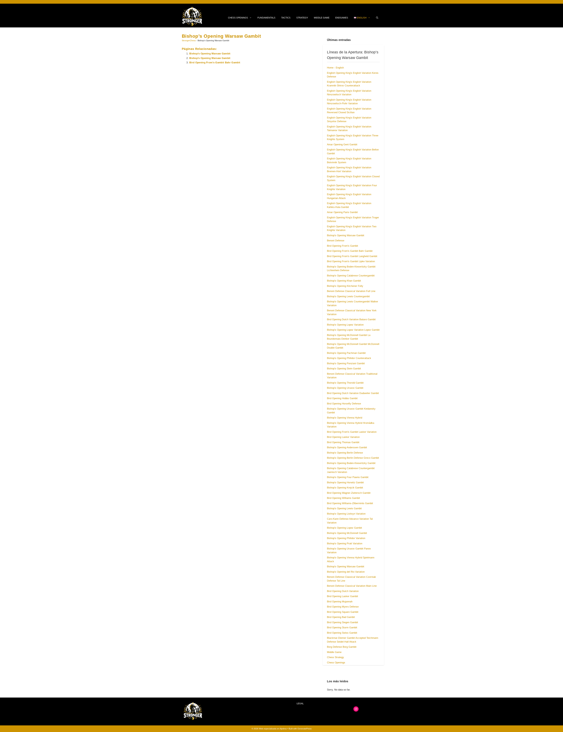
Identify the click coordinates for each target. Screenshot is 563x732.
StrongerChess (189, 40)
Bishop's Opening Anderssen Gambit (347, 447)
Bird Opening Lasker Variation (343, 437)
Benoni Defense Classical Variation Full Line (351, 291)
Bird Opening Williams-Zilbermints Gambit (350, 503)
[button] (377, 17)
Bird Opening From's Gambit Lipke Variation (351, 261)
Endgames (341, 17)
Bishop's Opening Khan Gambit (344, 280)
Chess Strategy (335, 657)
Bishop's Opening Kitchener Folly (345, 286)
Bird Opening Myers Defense (343, 606)
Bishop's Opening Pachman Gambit (346, 353)
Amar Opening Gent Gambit (342, 144)
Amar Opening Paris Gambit (342, 212)
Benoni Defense (335, 240)
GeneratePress (304, 728)
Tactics (285, 17)
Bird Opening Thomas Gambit (343, 442)
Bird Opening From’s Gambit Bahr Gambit (214, 62)
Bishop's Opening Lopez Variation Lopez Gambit (353, 329)
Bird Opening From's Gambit (342, 245)
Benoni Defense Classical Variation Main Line (352, 585)
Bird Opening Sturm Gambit (342, 627)
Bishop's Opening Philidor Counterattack (349, 358)
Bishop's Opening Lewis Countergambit (348, 296)
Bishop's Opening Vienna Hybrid (344, 417)
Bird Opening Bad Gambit (341, 617)
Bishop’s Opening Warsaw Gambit (209, 53)
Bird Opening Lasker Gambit (342, 596)
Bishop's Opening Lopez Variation (345, 324)
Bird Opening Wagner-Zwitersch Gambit (348, 493)
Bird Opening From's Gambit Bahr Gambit (350, 251)
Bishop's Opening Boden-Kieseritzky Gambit (351, 463)
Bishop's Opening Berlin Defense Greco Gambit (353, 457)
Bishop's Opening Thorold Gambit (345, 382)
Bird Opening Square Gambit (342, 612)
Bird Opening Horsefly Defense (344, 403)
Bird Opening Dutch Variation (343, 591)
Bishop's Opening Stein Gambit (344, 368)
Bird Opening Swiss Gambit (342, 632)
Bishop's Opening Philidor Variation (346, 538)
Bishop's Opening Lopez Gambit (344, 527)
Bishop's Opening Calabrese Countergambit (351, 275)
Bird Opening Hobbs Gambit (342, 398)
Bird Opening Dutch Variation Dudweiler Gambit (353, 393)
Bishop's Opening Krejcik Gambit (345, 487)
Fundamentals (266, 17)
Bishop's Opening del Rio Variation (346, 571)
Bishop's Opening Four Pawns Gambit (347, 477)
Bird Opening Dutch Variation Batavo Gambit (351, 319)
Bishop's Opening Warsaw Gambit (345, 235)
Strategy (302, 17)
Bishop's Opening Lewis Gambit (344, 508)
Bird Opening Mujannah (339, 601)
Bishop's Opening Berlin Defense (345, 452)
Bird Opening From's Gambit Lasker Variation (352, 432)
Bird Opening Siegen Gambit (342, 622)
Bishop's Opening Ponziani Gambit (346, 363)
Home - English (335, 67)
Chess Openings (238, 17)
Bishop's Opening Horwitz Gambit (345, 482)
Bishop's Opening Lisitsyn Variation (346, 513)
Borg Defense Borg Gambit (341, 646)
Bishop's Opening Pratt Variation (344, 543)
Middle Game (321, 17)
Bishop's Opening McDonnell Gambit (347, 533)
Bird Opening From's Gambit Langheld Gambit (352, 256)
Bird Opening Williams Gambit (343, 498)
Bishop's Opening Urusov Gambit (345, 388)
